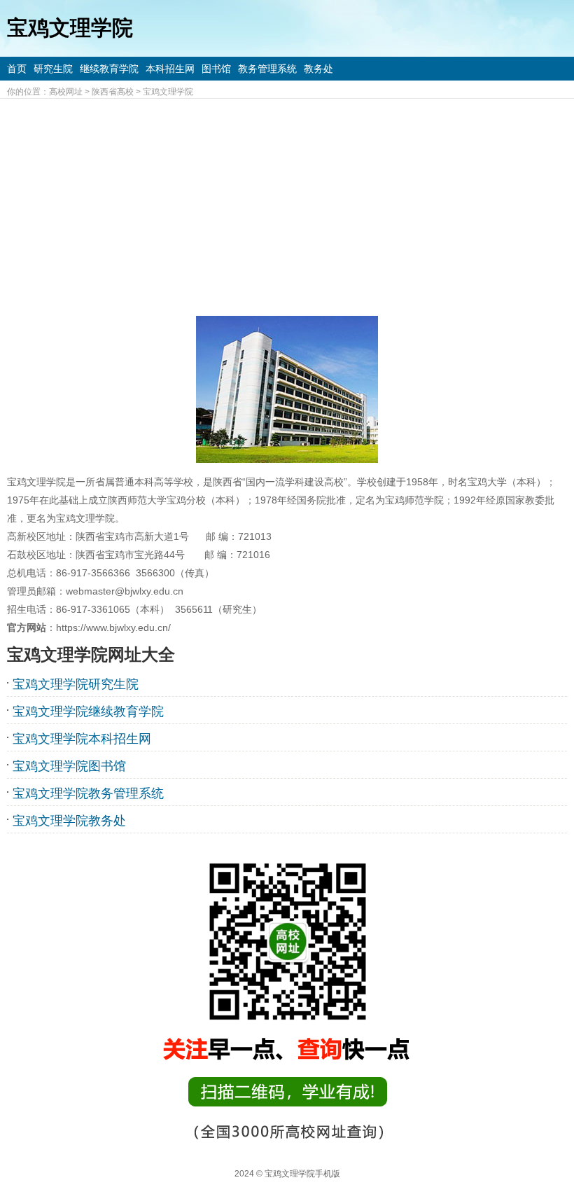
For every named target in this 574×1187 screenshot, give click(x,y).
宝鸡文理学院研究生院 (76, 684)
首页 (17, 68)
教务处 (318, 68)
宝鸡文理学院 (168, 92)
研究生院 (53, 68)
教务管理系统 (267, 68)
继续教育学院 (109, 68)
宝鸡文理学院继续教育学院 (88, 711)
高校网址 (66, 92)
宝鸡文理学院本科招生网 (82, 739)
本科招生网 (170, 68)
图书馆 (216, 68)
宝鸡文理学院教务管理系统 (88, 793)
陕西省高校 (113, 92)
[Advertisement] (287, 204)
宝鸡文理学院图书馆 (69, 766)
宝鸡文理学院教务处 (69, 821)
